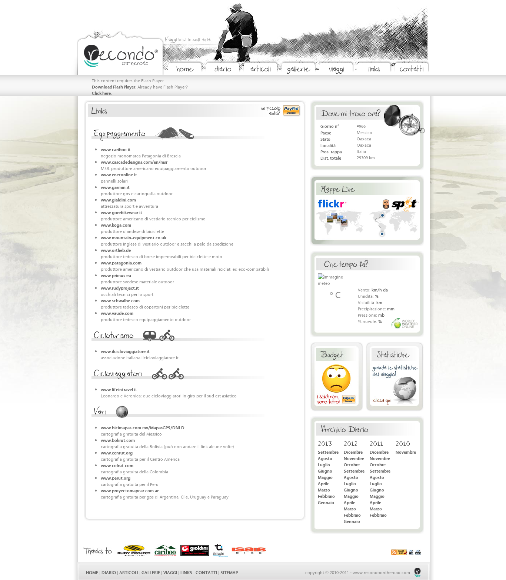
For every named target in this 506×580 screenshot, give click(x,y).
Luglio (324, 464)
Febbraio (326, 496)
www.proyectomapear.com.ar (130, 490)
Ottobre (352, 464)
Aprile (323, 483)
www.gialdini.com (118, 199)
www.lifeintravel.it (119, 389)
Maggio (325, 477)
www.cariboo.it (116, 149)
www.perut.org (115, 477)
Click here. (102, 93)
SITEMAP (229, 572)
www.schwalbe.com (120, 300)
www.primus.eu (116, 275)
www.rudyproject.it (120, 287)
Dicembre (353, 452)
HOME (92, 572)
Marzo (324, 489)
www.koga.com (116, 224)
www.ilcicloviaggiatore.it (125, 351)
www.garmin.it (115, 187)
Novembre (354, 458)
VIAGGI (170, 572)
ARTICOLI (128, 572)
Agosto (325, 458)
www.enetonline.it (119, 174)
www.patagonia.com (121, 262)
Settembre (328, 452)
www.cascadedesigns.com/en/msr (134, 162)
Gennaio (326, 502)
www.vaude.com (117, 313)
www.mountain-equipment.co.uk (133, 237)
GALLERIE (151, 572)
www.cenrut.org (117, 452)
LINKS (186, 572)
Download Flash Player (113, 86)
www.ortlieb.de (116, 250)
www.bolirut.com (118, 440)
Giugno (325, 470)
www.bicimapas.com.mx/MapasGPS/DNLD (142, 427)
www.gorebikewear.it (121, 212)
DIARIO (108, 572)
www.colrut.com (117, 465)
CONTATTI (206, 572)
